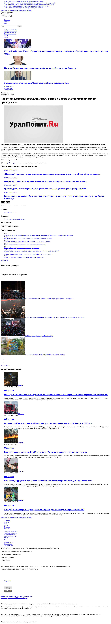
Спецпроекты (8, 88)
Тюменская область (10, 34)
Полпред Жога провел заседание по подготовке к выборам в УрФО (24, 257)
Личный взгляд (8, 86)
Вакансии (7, 528)
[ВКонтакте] (2, 202)
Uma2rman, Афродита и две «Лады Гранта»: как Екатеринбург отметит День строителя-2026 (48, 481)
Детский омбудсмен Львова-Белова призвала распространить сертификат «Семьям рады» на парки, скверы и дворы (38, 235)
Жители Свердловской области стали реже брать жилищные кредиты (24, 244)
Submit (19, 26)
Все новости (4, 260)
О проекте (7, 20)
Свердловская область (10, 29)
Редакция (7, 527)
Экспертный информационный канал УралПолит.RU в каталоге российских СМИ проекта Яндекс (16, 597)
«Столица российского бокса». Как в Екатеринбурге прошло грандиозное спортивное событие (56, 317)
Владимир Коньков (10, 212)
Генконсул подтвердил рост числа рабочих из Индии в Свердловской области (27, 241)
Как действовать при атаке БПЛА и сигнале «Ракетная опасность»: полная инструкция (45, 452)
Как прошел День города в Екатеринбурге (40, 336)
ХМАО (6, 35)
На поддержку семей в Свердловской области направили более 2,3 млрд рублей (28, 238)
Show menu (4, 92)
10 (27, 354)
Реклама (6, 21)
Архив (6, 525)
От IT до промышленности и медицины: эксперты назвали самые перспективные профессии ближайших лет (56, 394)
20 (27, 298)
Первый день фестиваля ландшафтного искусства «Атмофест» (46, 354)
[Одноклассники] (4, 202)
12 (27, 336)
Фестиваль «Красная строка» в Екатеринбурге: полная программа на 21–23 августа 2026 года (48, 423)
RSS (5, 23)
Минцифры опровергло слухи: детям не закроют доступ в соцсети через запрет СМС (44, 509)
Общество (21, 385)
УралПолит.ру (10, 163)
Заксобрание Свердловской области (14, 219)
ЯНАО (6, 37)
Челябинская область (10, 31)
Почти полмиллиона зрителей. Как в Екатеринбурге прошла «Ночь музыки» (51, 298)
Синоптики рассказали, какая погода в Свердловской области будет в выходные (28, 254)
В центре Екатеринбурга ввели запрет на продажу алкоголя (21, 248)
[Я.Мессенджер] (7, 202)
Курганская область (10, 32)
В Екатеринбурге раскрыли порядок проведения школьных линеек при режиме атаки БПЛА (31, 251)
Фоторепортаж (8, 89)
